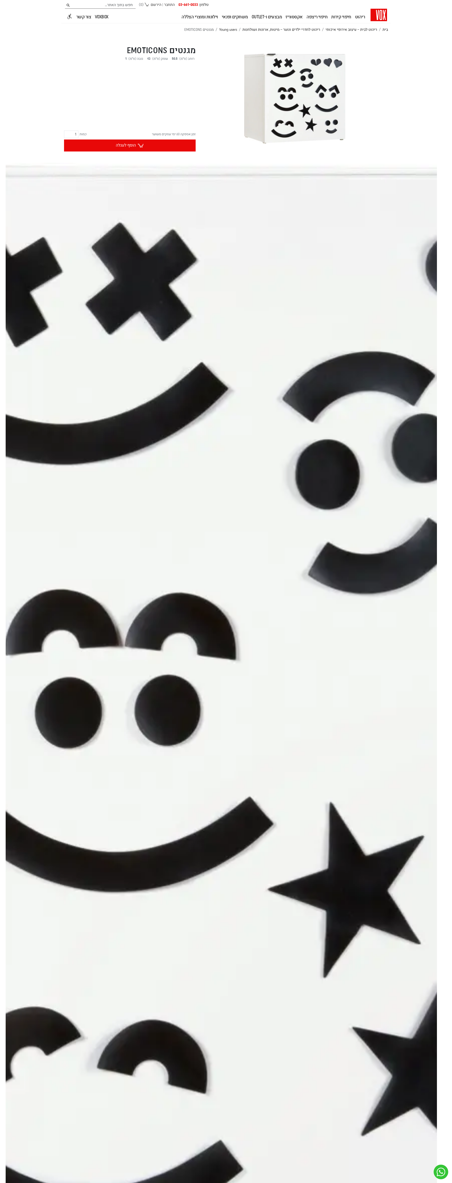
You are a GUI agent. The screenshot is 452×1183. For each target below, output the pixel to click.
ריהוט (360, 17)
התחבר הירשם (163, 5)
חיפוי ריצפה (317, 17)
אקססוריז (294, 17)
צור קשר (83, 17)
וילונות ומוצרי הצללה (200, 17)
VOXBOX (102, 17)
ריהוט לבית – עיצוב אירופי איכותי (351, 30)
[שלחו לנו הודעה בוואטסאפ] (441, 1172)
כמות (83, 134)
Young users (228, 30)
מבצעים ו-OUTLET (267, 17)
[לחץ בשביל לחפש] (68, 5)
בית (385, 30)
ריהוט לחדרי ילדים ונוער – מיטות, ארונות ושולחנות (281, 30)
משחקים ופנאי (235, 17)
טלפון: (193, 5)
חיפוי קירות (341, 17)
